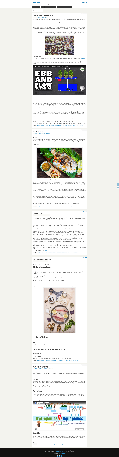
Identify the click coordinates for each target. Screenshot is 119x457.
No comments (84, 13)
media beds (83, 58)
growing (65, 125)
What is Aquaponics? (38, 132)
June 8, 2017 (39, 17)
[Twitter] (118, 185)
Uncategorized (45, 17)
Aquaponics (36, 2)
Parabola (59, 453)
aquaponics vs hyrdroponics (49, 444)
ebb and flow (45, 29)
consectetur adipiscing (59, 451)
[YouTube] (118, 184)
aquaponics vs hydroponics (49, 125)
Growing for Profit (38, 213)
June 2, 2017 (39, 133)
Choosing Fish (44, 260)
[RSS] (118, 187)
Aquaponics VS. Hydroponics (47, 368)
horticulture (69, 125)
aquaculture (39, 125)
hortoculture (65, 444)
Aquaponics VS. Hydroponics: (41, 367)
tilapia (80, 125)
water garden (83, 125)
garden (59, 125)
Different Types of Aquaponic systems (43, 15)
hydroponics (73, 125)
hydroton (77, 125)
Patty (36, 17)
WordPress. (63, 453)
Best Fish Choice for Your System (42, 259)
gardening (62, 125)
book (46, 250)
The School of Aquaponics (51, 400)
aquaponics (43, 125)
